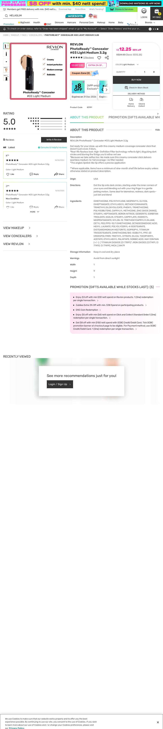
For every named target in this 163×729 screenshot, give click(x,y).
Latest (11, 147)
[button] (156, 13)
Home (112, 22)
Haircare (71, 22)
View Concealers (17, 236)
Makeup (101, 22)
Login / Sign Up (58, 384)
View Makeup (14, 228)
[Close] (157, 720)
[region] (81, 720)
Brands (148, 22)
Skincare (59, 22)
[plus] (154, 72)
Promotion (9, 24)
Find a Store (80, 9)
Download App (65, 9)
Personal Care (86, 22)
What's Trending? (96, 9)
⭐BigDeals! (24, 22)
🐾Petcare (132, 24)
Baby (120, 22)
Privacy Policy (16, 726)
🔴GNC (47, 24)
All (4, 147)
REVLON (76, 44)
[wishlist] (99, 57)
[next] (135, 23)
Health (36, 22)
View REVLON (13, 244)
